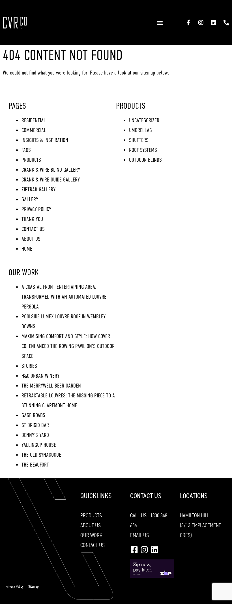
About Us (31, 239)
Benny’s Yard (35, 435)
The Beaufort (35, 464)
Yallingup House (39, 445)
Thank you (32, 219)
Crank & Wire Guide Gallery (51, 179)
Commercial (34, 130)
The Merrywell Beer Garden (51, 385)
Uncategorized (144, 120)
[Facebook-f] (188, 22)
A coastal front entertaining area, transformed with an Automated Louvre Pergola (64, 297)
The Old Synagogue (41, 455)
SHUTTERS (139, 140)
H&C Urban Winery (40, 376)
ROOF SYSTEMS (143, 150)
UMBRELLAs (140, 130)
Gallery (30, 199)
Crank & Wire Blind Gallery (51, 170)
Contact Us (33, 229)
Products (31, 160)
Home (27, 249)
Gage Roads (33, 415)
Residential (34, 120)
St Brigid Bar (35, 425)
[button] (159, 22)
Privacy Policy (36, 209)
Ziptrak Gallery (38, 189)
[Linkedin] (213, 22)
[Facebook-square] (134, 550)
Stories (29, 366)
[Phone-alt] (226, 22)
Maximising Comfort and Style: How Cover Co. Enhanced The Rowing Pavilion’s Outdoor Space (68, 346)
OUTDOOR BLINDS (145, 160)
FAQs (26, 150)
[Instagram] (201, 22)
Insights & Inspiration (45, 140)
